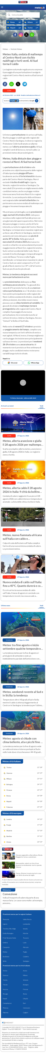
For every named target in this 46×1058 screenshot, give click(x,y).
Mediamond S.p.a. (20, 1043)
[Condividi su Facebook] (5, 86)
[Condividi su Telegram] (24, 86)
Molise (5, 952)
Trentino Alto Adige (9, 929)
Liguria (5, 924)
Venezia (25, 980)
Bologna (25, 985)
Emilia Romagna (8, 933)
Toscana (26, 938)
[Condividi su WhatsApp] (11, 86)
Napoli (5, 998)
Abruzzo (26, 947)
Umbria (5, 943)
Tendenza (9, 640)
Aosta (25, 971)
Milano (25, 975)
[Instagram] (21, 34)
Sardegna (26, 961)
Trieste (5, 985)
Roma (25, 994)
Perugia (5, 994)
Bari (24, 1003)
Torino (5, 971)
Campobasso (7, 1003)
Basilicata (6, 956)
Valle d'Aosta (27, 919)
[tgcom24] (23, 2)
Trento (5, 980)
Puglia (25, 952)
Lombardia (26, 924)
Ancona (5, 989)
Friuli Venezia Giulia (9, 938)
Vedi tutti (41, 407)
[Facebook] (15, 34)
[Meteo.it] (40, 7)
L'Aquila (25, 998)
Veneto (25, 929)
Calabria (26, 956)
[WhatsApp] (32, 34)
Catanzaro (26, 1008)
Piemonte (6, 919)
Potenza (5, 1008)
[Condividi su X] (18, 86)
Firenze (25, 989)
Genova (5, 975)
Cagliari (25, 1012)
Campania (6, 947)
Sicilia (4, 961)
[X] (26, 34)
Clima (9, 90)
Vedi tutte (41, 606)
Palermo (5, 1012)
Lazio (24, 943)
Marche (25, 933)
